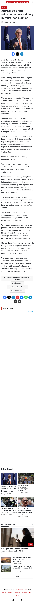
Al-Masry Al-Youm (21, 590)
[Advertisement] (17, 390)
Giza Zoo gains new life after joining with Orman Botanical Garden (22, 568)
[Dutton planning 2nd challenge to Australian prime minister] (26, 478)
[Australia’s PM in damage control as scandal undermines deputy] (26, 502)
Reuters (6, 22)
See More (17, 576)
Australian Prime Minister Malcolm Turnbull (17, 278)
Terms (17, 595)
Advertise (9, 592)
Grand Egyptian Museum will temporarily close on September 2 (22, 559)
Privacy (31, 592)
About (4, 592)
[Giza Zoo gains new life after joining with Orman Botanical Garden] (6, 568)
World (4, 7)
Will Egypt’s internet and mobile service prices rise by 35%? (14, 550)
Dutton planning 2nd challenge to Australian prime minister (25, 487)
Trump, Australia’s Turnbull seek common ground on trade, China (9, 510)
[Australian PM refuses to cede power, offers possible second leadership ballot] (9, 479)
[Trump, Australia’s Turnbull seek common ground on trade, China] (9, 502)
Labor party (18, 283)
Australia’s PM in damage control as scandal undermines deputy (25, 511)
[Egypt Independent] (17, 2)
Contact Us (17, 592)
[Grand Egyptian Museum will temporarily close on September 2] (6, 560)
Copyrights (24, 592)
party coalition (17, 291)
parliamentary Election (18, 287)
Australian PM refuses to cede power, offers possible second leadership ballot (8, 489)
